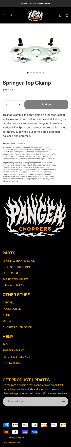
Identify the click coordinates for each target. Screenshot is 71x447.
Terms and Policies (11, 442)
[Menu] (4, 15)
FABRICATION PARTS (16, 279)
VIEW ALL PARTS (13, 285)
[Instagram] (5, 244)
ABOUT (7, 314)
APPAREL (8, 302)
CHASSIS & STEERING (16, 267)
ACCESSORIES (12, 308)
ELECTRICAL (11, 273)
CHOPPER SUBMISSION (17, 327)
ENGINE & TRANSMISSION (19, 260)
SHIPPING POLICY (14, 350)
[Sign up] (63, 401)
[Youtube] (10, 244)
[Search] (11, 15)
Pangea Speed (17, 437)
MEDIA (7, 321)
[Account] (59, 15)
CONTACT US (11, 362)
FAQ (5, 344)
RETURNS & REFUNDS (16, 356)
